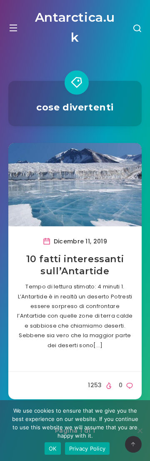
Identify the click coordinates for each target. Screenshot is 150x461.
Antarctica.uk (75, 27)
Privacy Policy (87, 448)
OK (53, 448)
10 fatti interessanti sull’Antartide (75, 265)
